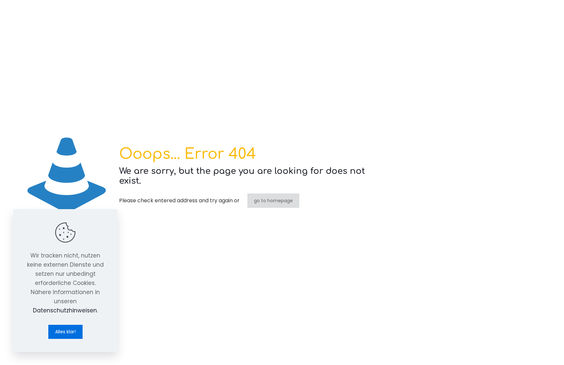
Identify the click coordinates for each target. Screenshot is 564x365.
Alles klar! (65, 331)
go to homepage (273, 200)
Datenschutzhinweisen (65, 310)
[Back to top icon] (533, 351)
